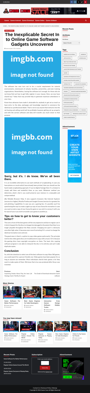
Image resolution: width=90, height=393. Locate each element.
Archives (65, 39)
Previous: (18, 274)
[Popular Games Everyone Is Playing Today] (45, 326)
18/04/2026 (25, 341)
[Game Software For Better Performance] (12, 292)
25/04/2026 (8, 307)
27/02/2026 (77, 340)
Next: (47, 274)
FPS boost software (69, 65)
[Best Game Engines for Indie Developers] (32, 292)
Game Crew (48, 372)
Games (6, 20)
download (82, 58)
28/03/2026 (42, 341)
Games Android (15, 20)
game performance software (72, 69)
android (83, 54)
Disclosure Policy (46, 388)
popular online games (70, 106)
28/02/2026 (28, 307)
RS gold (83, 110)
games (65, 73)
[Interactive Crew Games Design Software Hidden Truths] (52, 292)
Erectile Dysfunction (70, 61)
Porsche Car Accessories (71, 110)
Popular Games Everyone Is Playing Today (45, 335)
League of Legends (80, 84)
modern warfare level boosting (73, 87)
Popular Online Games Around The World (28, 335)
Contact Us (36, 388)
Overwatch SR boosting (71, 99)
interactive (67, 84)
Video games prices (69, 117)
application (67, 58)
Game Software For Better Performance (15, 359)
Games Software (51, 20)
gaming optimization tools (72, 76)
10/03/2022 (48, 311)
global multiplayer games (71, 80)
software (66, 113)
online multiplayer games (71, 95)
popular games (68, 102)
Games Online (39, 20)
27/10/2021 (18, 48)
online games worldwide (78, 91)
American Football (69, 54)
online (66, 91)
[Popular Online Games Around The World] (28, 326)
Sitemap (54, 388)
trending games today (79, 113)
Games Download (28, 20)
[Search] (86, 20)
